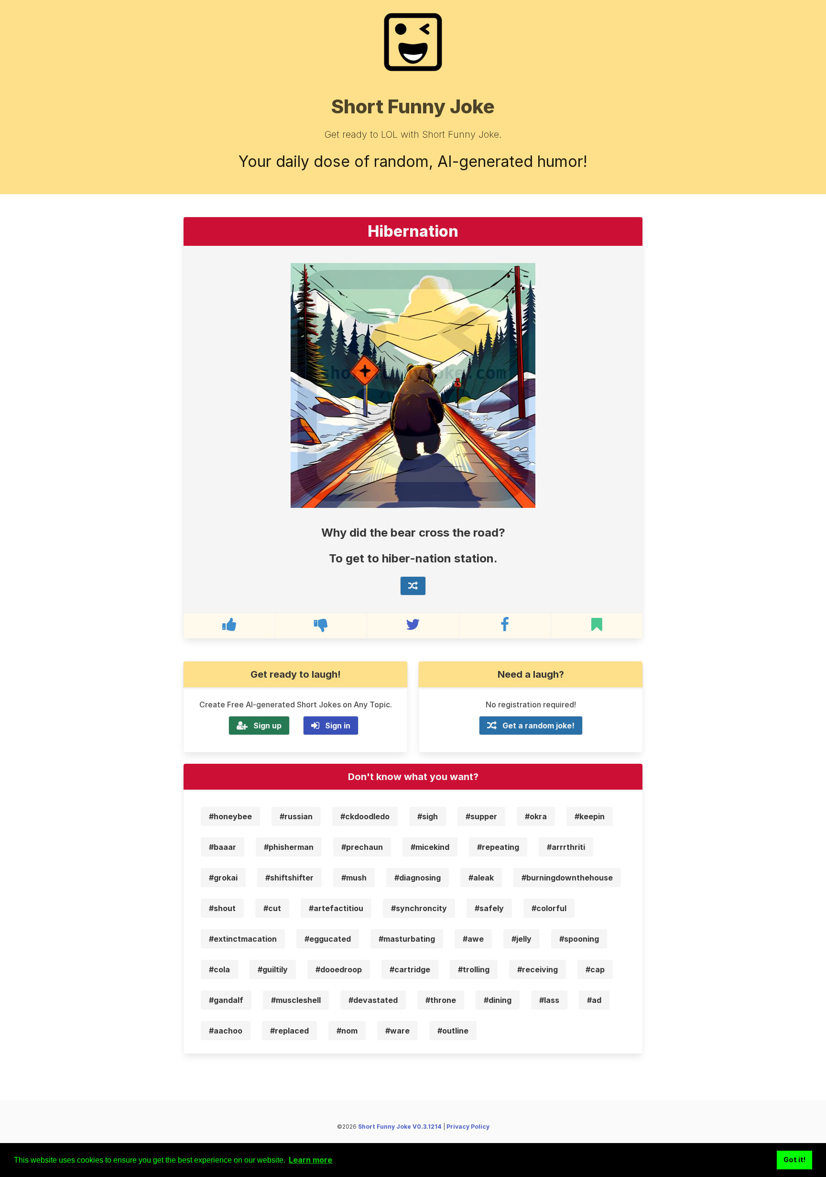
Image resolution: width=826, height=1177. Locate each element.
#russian (296, 816)
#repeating (498, 847)
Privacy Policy (467, 1126)
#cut (272, 908)
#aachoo (225, 1030)
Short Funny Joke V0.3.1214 (400, 1126)
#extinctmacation (243, 939)
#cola (219, 969)
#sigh (427, 816)
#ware (397, 1030)
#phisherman (289, 847)
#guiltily (273, 969)
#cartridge (410, 969)
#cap (595, 969)
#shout (222, 908)
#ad (594, 1000)
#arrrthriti (566, 847)
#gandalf (226, 1000)
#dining (497, 1000)
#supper (481, 816)
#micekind (430, 847)
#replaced (289, 1030)
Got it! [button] (794, 1159)
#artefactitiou (336, 908)
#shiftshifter (289, 877)
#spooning (579, 939)
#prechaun (362, 847)
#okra (536, 816)
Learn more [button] (310, 1160)
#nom (347, 1030)
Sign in (337, 725)
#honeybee (230, 816)
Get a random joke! (538, 725)
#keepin (590, 816)
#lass (549, 1000)
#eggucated (327, 939)
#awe (473, 939)
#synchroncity (419, 908)
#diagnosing (417, 877)
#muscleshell (296, 1000)
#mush (354, 877)
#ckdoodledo (365, 816)
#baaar (222, 847)
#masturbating (407, 939)
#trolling (473, 969)
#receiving (537, 969)
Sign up (267, 725)
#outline (452, 1030)
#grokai (223, 877)
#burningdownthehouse (567, 877)
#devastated (373, 1000)
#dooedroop (338, 969)
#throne (440, 1000)
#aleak (481, 877)
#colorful (549, 908)
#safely (489, 908)
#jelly (521, 939)
